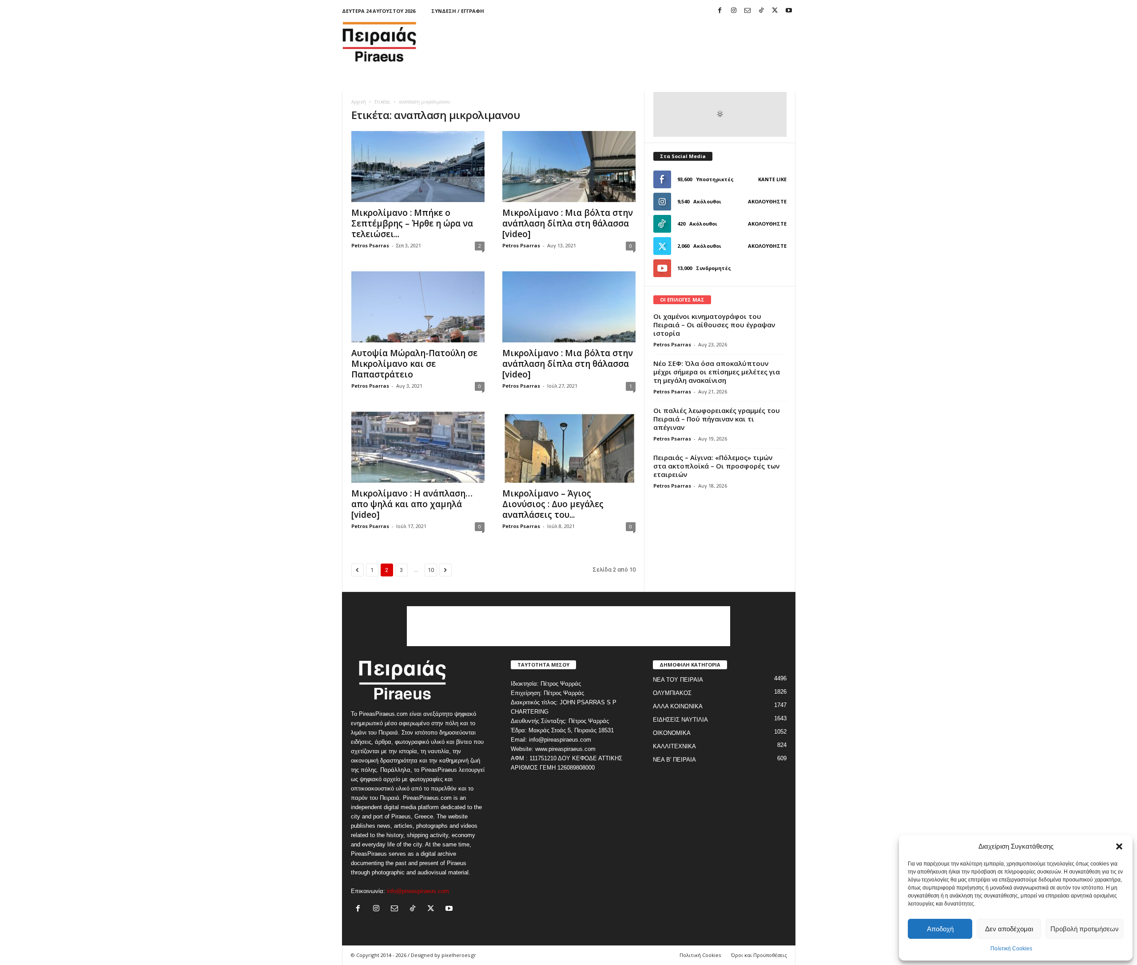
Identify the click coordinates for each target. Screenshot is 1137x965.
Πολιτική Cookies (1011, 948)
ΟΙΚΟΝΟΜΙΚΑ (672, 733)
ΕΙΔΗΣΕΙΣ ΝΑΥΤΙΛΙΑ (680, 719)
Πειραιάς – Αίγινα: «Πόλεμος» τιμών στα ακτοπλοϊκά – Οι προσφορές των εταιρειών (716, 466)
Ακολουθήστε (767, 201)
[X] (775, 10)
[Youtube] (788, 10)
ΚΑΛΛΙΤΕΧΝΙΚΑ (674, 746)
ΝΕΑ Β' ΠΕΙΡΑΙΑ (674, 759)
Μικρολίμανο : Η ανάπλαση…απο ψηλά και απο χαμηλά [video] (412, 504)
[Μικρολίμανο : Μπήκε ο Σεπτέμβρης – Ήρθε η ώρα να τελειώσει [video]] (418, 166)
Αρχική (358, 102)
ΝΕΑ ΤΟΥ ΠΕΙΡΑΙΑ (678, 679)
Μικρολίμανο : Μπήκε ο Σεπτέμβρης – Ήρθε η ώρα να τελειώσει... (412, 223)
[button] (1119, 846)
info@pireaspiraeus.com (418, 891)
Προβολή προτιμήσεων (1084, 929)
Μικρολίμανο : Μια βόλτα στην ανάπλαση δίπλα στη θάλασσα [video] (567, 223)
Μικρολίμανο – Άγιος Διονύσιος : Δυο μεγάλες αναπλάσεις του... (553, 504)
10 (431, 570)
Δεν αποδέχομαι (1009, 929)
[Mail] (747, 10)
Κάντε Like (772, 179)
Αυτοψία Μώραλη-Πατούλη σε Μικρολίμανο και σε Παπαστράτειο (414, 363)
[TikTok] (761, 10)
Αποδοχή (940, 929)
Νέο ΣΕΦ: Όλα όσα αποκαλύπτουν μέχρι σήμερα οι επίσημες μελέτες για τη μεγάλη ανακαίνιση (716, 372)
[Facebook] (720, 10)
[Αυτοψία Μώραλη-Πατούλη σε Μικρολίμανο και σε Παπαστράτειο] (418, 306)
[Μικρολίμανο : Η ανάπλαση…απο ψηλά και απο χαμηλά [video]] (418, 447)
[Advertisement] (633, 42)
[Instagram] (733, 10)
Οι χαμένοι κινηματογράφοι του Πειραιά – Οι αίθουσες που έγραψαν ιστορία (714, 325)
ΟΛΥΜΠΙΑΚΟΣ (672, 693)
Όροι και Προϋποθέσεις (759, 955)
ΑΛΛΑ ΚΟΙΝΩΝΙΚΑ (678, 706)
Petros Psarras (370, 245)
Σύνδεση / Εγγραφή (457, 11)
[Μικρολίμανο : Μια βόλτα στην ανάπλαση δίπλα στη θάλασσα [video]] (569, 166)
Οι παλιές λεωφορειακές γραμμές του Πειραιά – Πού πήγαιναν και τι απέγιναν (716, 419)
